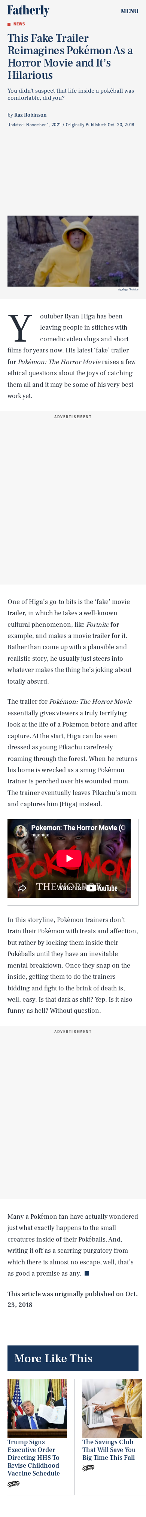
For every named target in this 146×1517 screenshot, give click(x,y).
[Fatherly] (28, 11)
